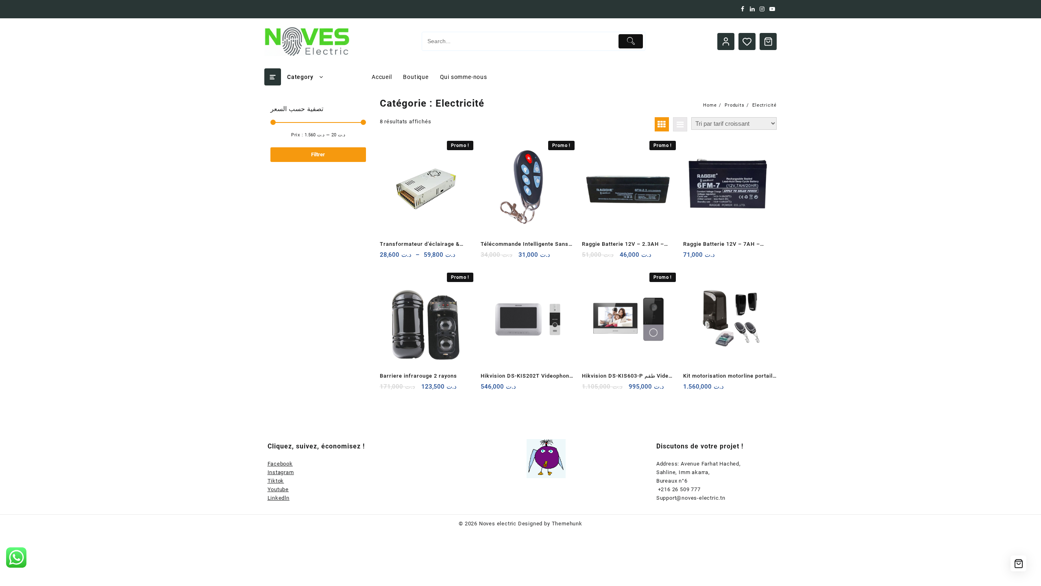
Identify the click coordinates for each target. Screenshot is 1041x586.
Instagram (281, 472)
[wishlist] (419, 258)
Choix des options (387, 258)
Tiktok (276, 481)
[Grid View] (662, 124)
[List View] (680, 124)
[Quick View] (403, 258)
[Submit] (631, 41)
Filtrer (318, 154)
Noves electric (497, 523)
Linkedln (279, 498)
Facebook (280, 464)
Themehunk (567, 523)
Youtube (278, 489)
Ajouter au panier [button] (488, 258)
